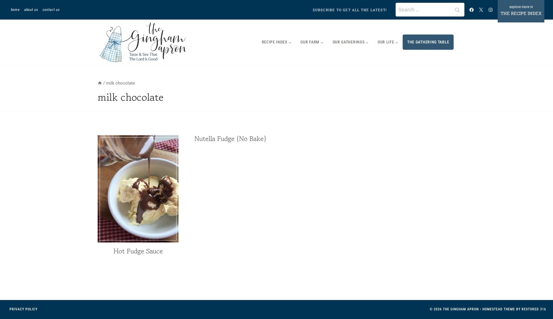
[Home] (100, 83)
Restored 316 (534, 309)
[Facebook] (471, 9)
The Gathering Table (428, 42)
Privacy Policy (23, 309)
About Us (31, 9)
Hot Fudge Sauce (138, 251)
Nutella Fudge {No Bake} (230, 138)
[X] (481, 9)
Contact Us (51, 9)
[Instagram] (490, 9)
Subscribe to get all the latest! (350, 9)
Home (15, 9)
